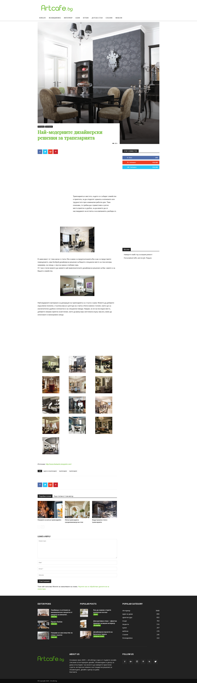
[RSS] (149, 661)
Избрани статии (99, 636)
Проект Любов (56, 622)
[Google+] (131, 661)
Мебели (118, 18)
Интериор (68, 18)
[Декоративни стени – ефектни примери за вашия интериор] (83, 624)
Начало (42, 18)
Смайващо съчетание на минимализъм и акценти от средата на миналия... (61, 612)
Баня (78, 18)
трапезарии (63, 471)
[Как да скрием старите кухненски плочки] (84, 613)
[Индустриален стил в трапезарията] (104, 509)
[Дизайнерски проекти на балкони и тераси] (85, 635)
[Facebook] (124, 661)
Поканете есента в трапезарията (49, 520)
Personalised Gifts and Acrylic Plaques (138, 258)
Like (156, 157)
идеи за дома (127, 614)
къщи (124, 621)
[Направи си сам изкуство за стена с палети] (43, 636)
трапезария (73, 471)
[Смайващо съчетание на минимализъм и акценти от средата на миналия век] (43, 612)
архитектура (127, 617)
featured (54, 616)
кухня (95, 614)
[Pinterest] (143, 661)
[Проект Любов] (43, 625)
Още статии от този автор (63, 496)
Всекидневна (55, 18)
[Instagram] (137, 661)
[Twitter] (155, 661)
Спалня (109, 18)
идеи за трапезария (50, 471)
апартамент (96, 517)
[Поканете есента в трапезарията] (50, 509)
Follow (155, 162)
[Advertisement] (77, 175)
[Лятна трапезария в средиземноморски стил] (77, 509)
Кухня (85, 18)
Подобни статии (45, 496)
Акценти (40, 517)
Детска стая (97, 18)
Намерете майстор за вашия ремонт (138, 254)
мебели (125, 631)
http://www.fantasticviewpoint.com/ (58, 464)
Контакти (73, 672)
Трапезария (49, 126)
